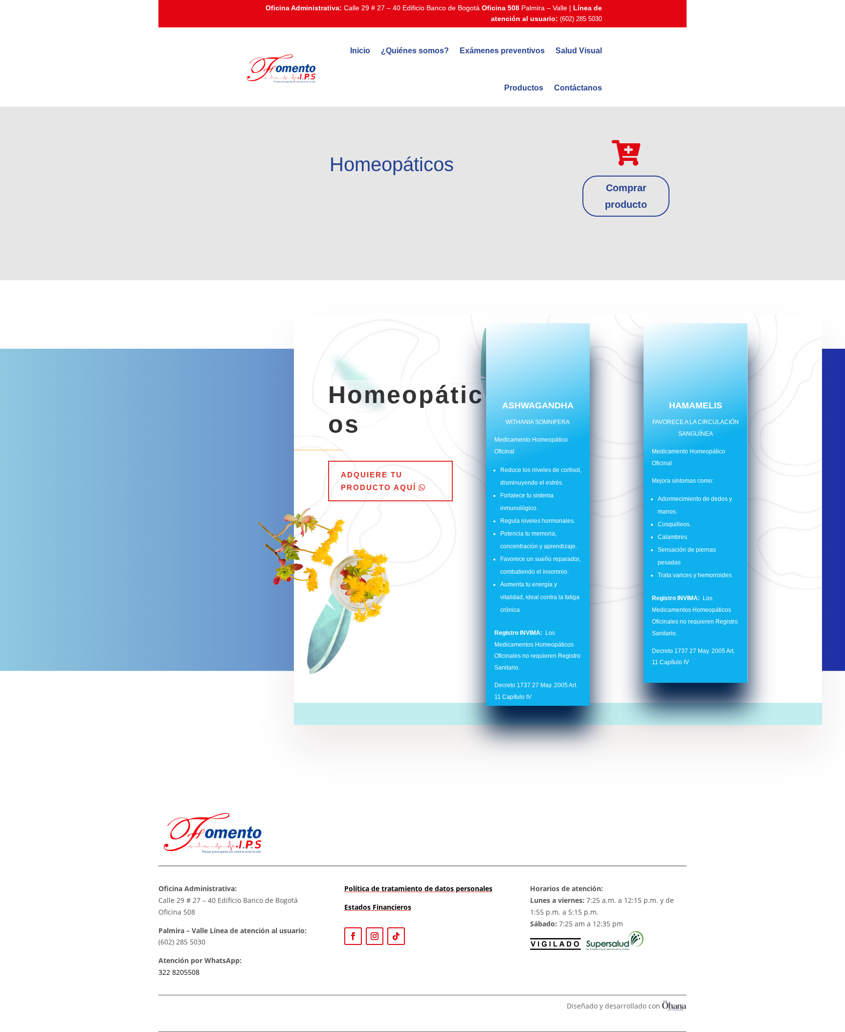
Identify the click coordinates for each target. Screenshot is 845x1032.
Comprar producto (626, 196)
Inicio (360, 50)
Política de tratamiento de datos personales (418, 888)
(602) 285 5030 (581, 18)
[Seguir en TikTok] (396, 936)
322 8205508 (179, 972)
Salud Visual (579, 50)
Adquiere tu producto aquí (378, 481)
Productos (523, 88)
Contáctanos (578, 88)
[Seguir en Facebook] (353, 936)
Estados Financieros (377, 907)
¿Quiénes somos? (415, 50)
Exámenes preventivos (502, 50)
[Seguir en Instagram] (374, 936)
